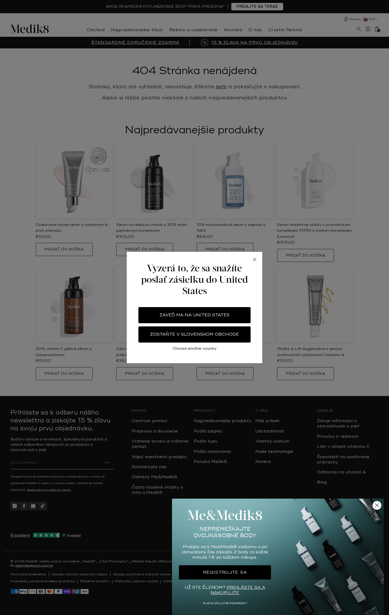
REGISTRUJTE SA (225, 572)
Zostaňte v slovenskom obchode (194, 334)
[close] (254, 259)
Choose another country (194, 348)
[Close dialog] (377, 505)
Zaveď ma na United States (194, 315)
